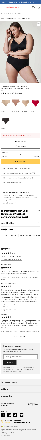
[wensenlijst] (36, 7)
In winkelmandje (20, 161)
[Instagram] (3, 415)
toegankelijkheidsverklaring (27, 430)
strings (5, 235)
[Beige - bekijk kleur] (5, 103)
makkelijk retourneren (14, 183)
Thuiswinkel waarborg (10, 427)
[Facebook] (9, 415)
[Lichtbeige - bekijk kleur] (25, 103)
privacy (4, 433)
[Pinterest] (22, 415)
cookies (11, 433)
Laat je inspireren (8, 203)
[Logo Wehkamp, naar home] (10, 8)
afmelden (6, 371)
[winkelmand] (39, 7)
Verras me (10, 362)
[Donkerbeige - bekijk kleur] (15, 103)
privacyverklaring (12, 369)
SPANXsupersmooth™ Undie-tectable (14, 86)
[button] (20, 154)
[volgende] (37, 336)
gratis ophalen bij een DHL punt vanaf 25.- (21, 173)
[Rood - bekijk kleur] (35, 103)
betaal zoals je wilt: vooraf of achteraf (20, 178)
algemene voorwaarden (9, 430)
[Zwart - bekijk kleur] (5, 120)
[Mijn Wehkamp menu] (32, 7)
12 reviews (18, 93)
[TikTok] (15, 415)
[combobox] (20, 13)
